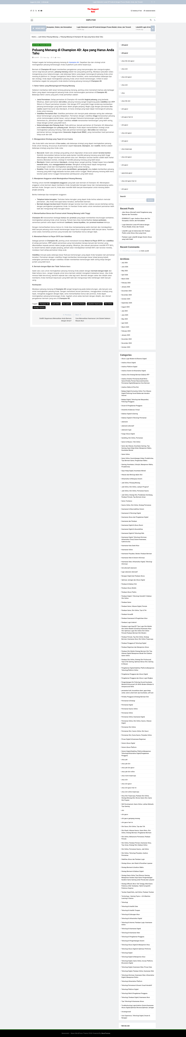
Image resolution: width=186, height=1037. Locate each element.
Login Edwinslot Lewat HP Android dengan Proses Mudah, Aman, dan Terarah (67, 27)
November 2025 (126, 295)
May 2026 (124, 271)
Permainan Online (127, 713)
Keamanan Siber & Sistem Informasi (133, 558)
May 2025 (124, 319)
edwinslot (124, 422)
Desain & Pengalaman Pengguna (131, 406)
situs (123, 93)
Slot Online (108, 304)
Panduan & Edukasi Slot (129, 584)
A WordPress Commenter (130, 251)
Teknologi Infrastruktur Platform (131, 981)
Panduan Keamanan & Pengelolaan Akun (134, 618)
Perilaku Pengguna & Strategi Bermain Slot (135, 697)
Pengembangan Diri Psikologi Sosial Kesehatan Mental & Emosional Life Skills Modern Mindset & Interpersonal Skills (137, 684)
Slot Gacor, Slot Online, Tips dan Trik (133, 826)
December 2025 (126, 291)
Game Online (125, 454)
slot (122, 810)
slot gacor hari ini (127, 117)
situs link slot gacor (127, 61)
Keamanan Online (127, 550)
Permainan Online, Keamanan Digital (133, 717)
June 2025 (124, 315)
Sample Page (91, 20)
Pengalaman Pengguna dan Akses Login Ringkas (137, 678)
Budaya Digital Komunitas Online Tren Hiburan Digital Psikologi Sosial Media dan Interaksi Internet (136, 393)
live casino (66, 304)
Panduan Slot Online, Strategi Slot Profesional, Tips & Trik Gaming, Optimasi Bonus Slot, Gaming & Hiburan (137, 662)
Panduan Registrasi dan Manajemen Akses (135, 647)
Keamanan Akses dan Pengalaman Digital (134, 517)
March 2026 (125, 279)
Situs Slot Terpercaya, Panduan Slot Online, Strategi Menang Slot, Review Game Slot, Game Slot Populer (136, 798)
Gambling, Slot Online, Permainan (132, 438)
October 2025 (125, 299)
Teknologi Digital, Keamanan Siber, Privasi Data (136, 967)
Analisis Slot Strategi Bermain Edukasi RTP (135, 375)
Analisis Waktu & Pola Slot (130, 387)
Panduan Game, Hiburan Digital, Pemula (134, 606)
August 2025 (125, 307)
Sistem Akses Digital (128, 743)
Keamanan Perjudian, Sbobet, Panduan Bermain (136, 554)
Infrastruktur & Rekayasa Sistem (131, 479)
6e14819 (36, 57)
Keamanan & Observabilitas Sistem (132, 509)
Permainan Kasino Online (129, 709)
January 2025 (125, 335)
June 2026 (124, 267)
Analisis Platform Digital (129, 367)
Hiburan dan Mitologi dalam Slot (131, 475)
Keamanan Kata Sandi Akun (130, 545)
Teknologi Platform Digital (129, 989)
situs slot (124, 69)
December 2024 (126, 339)
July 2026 (124, 263)
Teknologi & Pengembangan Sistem (132, 941)
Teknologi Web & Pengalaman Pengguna (134, 993)
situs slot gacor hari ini (128, 181)
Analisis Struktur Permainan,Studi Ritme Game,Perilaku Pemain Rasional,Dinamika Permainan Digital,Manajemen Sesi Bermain (135, 381)
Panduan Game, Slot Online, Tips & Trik (133, 610)
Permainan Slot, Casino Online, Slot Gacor (135, 731)
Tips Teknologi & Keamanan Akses (132, 1001)
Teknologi (124, 902)
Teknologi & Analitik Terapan (130, 910)
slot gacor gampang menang (130, 818)
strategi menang (39, 307)
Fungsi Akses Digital (128, 434)
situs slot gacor (126, 77)
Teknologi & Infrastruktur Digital (131, 918)
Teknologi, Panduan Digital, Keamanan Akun (135, 997)
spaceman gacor (126, 173)
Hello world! (145, 251)
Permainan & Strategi (128, 701)
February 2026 (125, 283)
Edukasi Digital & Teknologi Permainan (133, 418)
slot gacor (124, 109)
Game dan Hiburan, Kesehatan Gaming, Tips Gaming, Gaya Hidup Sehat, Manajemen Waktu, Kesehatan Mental (136, 448)
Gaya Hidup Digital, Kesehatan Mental (133, 471)
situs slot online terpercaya (130, 792)
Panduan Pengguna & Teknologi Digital (133, 643)
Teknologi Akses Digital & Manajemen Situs (135, 945)
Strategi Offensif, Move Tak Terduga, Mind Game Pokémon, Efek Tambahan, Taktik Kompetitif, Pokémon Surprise (137, 886)
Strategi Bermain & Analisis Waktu (132, 867)
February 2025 (125, 331)
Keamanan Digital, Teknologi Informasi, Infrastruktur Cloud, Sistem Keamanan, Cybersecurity (134, 539)
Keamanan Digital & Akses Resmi (132, 525)
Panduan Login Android (128, 622)
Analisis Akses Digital (128, 363)
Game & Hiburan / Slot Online (130, 442)
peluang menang (79, 304)
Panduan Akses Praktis (128, 592)
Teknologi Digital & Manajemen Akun (133, 957)
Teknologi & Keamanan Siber (130, 933)
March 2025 (125, 327)
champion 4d (74, 62)
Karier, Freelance (126, 501)
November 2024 (126, 343)
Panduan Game (126, 602)
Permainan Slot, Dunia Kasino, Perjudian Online (136, 735)
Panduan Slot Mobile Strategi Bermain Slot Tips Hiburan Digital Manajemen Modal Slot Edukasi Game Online (136, 653)
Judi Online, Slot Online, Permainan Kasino (135, 491)
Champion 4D (44, 304)
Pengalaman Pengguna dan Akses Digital (134, 674)
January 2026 (125, 287)
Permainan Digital (127, 705)
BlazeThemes (105, 1033)
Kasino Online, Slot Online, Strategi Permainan (136, 505)
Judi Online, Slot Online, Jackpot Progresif (135, 487)
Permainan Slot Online (128, 727)
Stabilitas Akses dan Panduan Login (133, 859)
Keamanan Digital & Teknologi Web (132, 533)
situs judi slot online (128, 772)
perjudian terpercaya (95, 304)
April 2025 (124, 323)
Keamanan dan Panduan (129, 521)
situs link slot (125, 101)
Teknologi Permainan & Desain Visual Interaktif (136, 985)
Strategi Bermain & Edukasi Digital (132, 871)
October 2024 (125, 347)
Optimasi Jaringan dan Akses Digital (133, 580)
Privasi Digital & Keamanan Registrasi (133, 739)
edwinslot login (126, 430)
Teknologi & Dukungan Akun (130, 914)
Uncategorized (126, 1012)
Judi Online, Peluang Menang (42, 45)
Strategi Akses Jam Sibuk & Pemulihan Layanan (136, 863)
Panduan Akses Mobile (128, 588)
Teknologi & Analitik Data (129, 906)
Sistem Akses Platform (128, 747)
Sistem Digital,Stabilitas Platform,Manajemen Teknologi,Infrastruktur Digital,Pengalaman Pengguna (136, 753)
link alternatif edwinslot (129, 568)
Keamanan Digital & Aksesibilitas (132, 529)
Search (123, 196)
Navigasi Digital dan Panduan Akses (133, 576)
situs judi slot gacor (127, 768)
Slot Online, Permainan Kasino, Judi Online (135, 849)
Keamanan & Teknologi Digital (131, 513)
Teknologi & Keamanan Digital (131, 929)
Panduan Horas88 (127, 614)
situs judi (124, 759)
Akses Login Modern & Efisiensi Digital (134, 359)
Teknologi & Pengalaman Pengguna (132, 937)
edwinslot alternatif (127, 426)
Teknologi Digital (126, 953)
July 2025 (124, 311)
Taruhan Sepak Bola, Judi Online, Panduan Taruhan (137, 892)
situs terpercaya (126, 149)
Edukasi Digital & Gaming (129, 414)
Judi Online (56, 304)
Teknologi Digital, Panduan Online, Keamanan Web (137, 971)
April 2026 (124, 275)
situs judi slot (125, 764)
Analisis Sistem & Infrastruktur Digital (133, 371)
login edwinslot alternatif (129, 572)
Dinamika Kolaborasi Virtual (130, 410)
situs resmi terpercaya (128, 776)
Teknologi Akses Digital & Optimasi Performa (136, 949)
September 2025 (126, 303)
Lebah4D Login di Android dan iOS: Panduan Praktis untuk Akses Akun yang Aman (116, 2)
